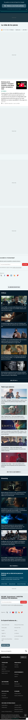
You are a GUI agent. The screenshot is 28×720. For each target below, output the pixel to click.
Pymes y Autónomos (18, 695)
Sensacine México (18, 707)
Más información (15, 718)
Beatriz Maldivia (9, 103)
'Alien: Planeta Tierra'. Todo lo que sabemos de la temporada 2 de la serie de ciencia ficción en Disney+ (13, 417)
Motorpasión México (18, 711)
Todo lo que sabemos (7, 387)
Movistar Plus (17, 627)
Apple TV (4, 633)
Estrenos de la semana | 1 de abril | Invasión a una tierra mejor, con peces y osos (7, 85)
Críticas (3, 293)
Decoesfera (4, 695)
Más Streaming (13, 565)
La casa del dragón (18, 636)
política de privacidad (17, 267)
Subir (22, 657)
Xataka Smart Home (6, 671)
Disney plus (4, 627)
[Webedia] (5, 658)
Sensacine (16, 674)
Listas (15, 630)
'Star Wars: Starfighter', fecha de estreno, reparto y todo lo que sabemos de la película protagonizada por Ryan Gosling (14, 402)
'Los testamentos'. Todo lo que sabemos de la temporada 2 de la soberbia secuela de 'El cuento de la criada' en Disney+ (13, 449)
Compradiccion (5, 697)
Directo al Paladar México (7, 711)
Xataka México (5, 705)
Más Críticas (13, 380)
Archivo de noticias (15, 287)
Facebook (4, 275)
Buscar (26, 651)
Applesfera (4, 669)
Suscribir (25, 264)
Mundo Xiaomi (5, 673)
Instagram (11, 275)
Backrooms (18, 29)
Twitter (1, 275)
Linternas (16, 639)
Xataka (3, 664)
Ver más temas (5, 645)
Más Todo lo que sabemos (13, 472)
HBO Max (4, 636)
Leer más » (3, 101)
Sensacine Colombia (18, 709)
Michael (12, 29)
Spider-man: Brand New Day (7, 639)
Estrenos (3, 91)
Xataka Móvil (4, 667)
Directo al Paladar (5, 684)
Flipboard (18, 275)
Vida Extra (16, 667)
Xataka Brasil (4, 707)
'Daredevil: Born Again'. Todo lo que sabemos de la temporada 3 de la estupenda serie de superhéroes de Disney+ (13, 465)
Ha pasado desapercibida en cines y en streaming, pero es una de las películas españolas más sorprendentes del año (14, 325)
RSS (14, 275)
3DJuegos (16, 664)
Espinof (15, 676)
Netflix (3, 630)
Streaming (4, 478)
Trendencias (4, 693)
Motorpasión (17, 684)
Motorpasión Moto (18, 686)
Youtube (8, 275)
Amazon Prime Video (21, 584)
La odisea (16, 633)
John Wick (24, 29)
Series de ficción (12, 584)
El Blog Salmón (17, 693)
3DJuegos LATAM (17, 705)
